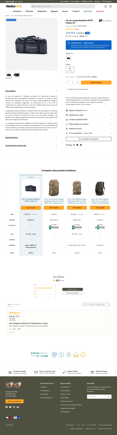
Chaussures (17, 11)
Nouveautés (88, 11)
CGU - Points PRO (91, 425)
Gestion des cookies (90, 428)
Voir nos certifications (14, 401)
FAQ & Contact (107, 1)
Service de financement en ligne (71, 405)
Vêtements (29, 11)
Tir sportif (75, 11)
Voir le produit (31, 208)
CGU (83, 425)
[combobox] (62, 6)
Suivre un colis (65, 394)
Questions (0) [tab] (16, 304)
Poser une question (73, 293)
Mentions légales (70, 425)
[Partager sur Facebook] (77, 145)
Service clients (65, 390)
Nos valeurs (44, 394)
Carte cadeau (64, 1)
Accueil (7, 15)
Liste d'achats (75, 1)
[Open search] (84, 304)
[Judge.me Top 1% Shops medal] (76, 354)
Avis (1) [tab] (10, 304)
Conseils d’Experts (47, 398)
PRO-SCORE (65, 412)
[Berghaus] (105, 20)
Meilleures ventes (87, 1)
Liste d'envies (65, 387)
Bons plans (100, 11)
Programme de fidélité (68, 408)
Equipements (42, 11)
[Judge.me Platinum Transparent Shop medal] (61, 354)
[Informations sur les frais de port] (86, 36)
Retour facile (65, 398)
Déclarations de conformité (105, 428)
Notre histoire (45, 390)
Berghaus (68, 26)
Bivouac (65, 11)
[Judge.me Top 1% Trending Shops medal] (83, 354)
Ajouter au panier (96, 82)
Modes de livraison (67, 401)
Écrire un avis (72, 289)
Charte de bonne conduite (105, 425)
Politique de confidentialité (76, 428)
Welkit (11, 425)
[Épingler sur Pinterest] (81, 145)
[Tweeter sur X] (74, 145)
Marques (97, 1)
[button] (110, 6)
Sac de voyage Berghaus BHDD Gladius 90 (22, 15)
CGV (78, 425)
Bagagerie (54, 11)
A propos (44, 387)
